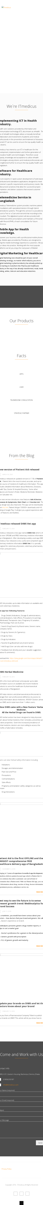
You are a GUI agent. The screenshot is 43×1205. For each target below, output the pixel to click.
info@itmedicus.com (10, 1085)
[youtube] (27, 1193)
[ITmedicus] (11, 8)
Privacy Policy (6, 1169)
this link (5, 507)
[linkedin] (21, 1193)
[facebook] (15, 1193)
